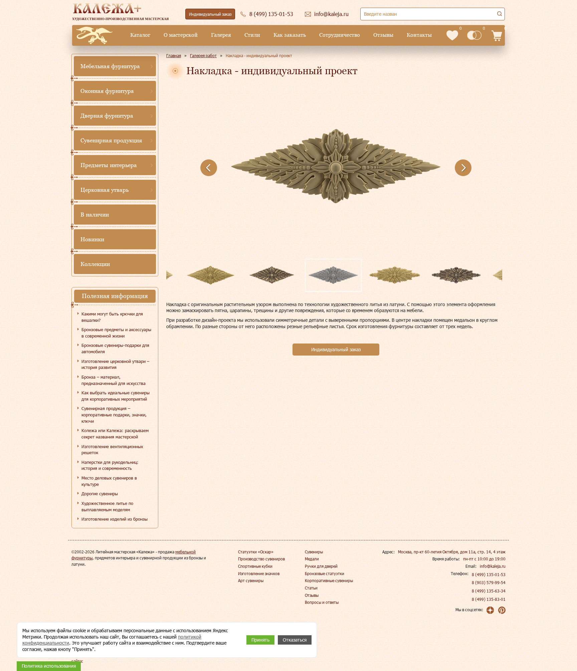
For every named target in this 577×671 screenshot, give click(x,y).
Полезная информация (115, 295)
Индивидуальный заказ (210, 14)
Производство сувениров (261, 558)
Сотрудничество (339, 35)
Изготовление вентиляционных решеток (112, 449)
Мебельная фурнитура (110, 66)
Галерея (221, 35)
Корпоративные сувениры (329, 580)
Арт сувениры (250, 580)
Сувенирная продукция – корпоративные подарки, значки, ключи (114, 414)
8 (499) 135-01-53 (489, 574)
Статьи (311, 587)
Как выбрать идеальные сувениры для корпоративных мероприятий (115, 396)
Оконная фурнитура (107, 91)
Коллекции (95, 264)
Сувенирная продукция (111, 140)
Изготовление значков (258, 573)
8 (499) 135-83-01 (489, 599)
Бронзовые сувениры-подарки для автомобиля (115, 348)
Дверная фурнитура (106, 115)
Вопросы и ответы (322, 602)
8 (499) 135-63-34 (489, 590)
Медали (312, 558)
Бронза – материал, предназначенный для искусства (113, 380)
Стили (252, 35)
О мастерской (181, 35)
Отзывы (383, 35)
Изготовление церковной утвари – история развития (115, 364)
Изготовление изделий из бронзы (114, 519)
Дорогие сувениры (99, 493)
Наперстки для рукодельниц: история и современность (110, 465)
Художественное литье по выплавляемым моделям (107, 506)
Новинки (92, 239)
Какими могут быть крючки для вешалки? (112, 317)
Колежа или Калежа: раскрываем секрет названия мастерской (115, 433)
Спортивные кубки (255, 566)
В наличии (94, 214)
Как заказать (289, 35)
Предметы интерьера (108, 165)
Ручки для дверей (321, 566)
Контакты (419, 35)
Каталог (140, 35)
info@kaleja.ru (493, 566)
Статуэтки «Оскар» (255, 551)
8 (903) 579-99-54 (489, 582)
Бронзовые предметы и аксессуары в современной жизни (116, 333)
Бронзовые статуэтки (324, 573)
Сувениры (314, 551)
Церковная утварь (104, 189)
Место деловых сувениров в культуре (109, 481)
